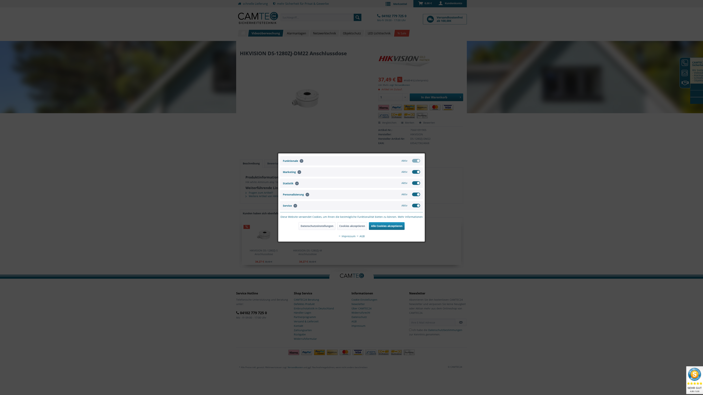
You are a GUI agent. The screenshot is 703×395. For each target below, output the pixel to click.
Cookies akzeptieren (352, 226)
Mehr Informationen (410, 217)
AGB (362, 236)
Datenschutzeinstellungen (317, 226)
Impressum (348, 236)
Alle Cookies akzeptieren (386, 226)
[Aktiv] (416, 161)
